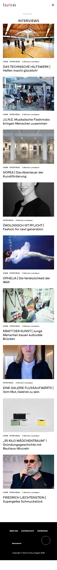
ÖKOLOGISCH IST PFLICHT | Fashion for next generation (23, 227)
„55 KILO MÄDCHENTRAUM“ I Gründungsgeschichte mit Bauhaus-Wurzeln (25, 444)
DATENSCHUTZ (27, 531)
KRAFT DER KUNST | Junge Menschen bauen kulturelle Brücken (22, 334)
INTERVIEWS (15, 61)
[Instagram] (32, 543)
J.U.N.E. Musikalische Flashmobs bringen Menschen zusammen (26, 121)
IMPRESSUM (42, 531)
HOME (5, 61)
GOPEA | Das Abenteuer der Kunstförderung (23, 174)
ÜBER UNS (14, 531)
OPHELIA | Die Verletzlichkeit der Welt (26, 280)
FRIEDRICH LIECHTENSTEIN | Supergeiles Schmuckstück (24, 499)
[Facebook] (27, 543)
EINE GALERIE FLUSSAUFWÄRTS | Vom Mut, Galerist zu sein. (28, 389)
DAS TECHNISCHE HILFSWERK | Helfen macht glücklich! (26, 68)
